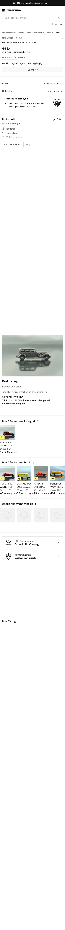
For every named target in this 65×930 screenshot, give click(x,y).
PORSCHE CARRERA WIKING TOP (40, 485)
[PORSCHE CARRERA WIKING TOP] (41, 473)
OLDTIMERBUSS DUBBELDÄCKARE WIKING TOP (24, 485)
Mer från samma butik (18, 462)
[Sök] (59, 17)
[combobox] (32, 17)
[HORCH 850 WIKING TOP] (7, 432)
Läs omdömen (12, 144)
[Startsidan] (14, 10)
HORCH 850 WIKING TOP (6, 444)
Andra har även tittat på (19, 503)
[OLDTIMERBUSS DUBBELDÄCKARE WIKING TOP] (24, 473)
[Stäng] (62, 3)
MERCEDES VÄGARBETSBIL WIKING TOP (57, 485)
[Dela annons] (61, 38)
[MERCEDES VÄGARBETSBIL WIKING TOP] (57, 473)
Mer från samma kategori (20, 421)
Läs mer (27, 52)
